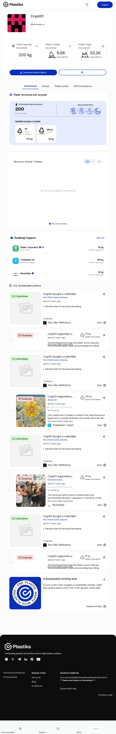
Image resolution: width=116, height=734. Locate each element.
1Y (94, 161)
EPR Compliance (83, 86)
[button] (96, 730)
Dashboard (30, 86)
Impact (45, 86)
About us (36, 678)
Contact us (37, 686)
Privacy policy (10, 677)
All (99, 161)
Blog (34, 682)
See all (101, 237)
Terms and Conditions (14, 673)
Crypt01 (37, 16)
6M (87, 161)
